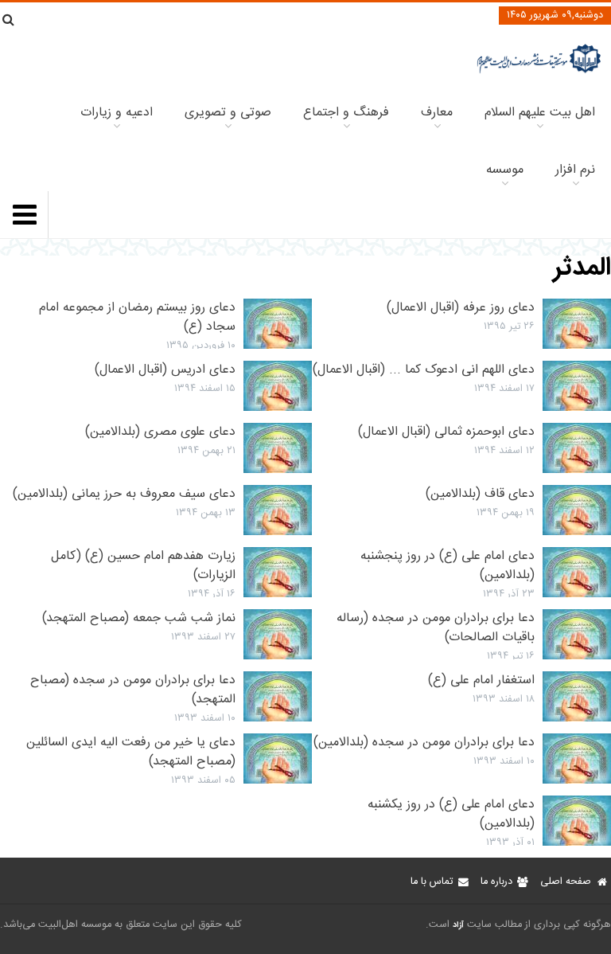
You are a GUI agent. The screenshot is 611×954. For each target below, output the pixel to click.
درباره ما (496, 882)
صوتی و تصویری (228, 112)
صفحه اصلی (565, 882)
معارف (437, 112)
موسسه (504, 170)
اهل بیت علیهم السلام (540, 112)
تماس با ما (432, 882)
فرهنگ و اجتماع (346, 112)
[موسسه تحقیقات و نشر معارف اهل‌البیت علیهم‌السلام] (539, 71)
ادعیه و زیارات (116, 112)
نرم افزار (575, 170)
